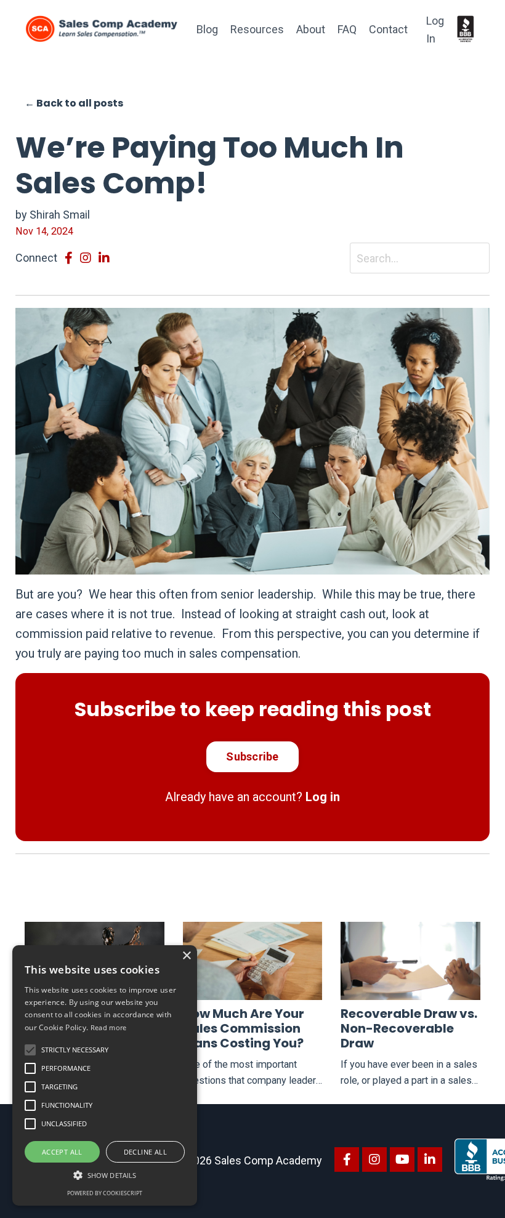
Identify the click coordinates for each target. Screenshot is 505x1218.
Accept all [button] (62, 1151)
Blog (207, 29)
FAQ (347, 29)
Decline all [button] (145, 1151)
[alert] (104, 1075)
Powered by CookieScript (104, 1193)
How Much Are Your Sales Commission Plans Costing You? (243, 1028)
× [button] (186, 956)
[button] (30, 1050)
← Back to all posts (74, 103)
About (310, 29)
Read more (109, 1027)
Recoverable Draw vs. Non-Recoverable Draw (409, 1028)
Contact (388, 29)
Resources (257, 29)
